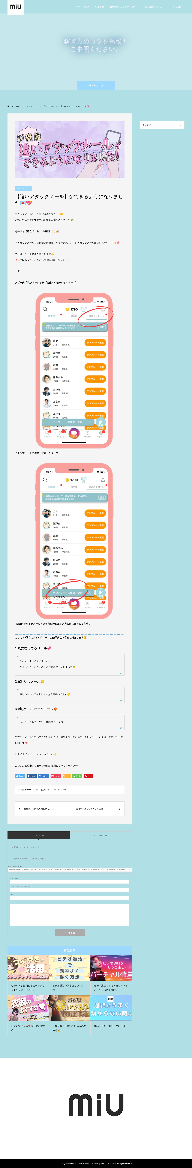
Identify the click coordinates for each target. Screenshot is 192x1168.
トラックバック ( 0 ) (100, 835)
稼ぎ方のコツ (82, 6)
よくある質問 (175, 6)
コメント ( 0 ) (39, 835)
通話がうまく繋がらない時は (109, 1026)
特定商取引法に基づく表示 (122, 6)
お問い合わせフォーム (151, 6)
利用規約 (99, 6)
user (29, 789)
